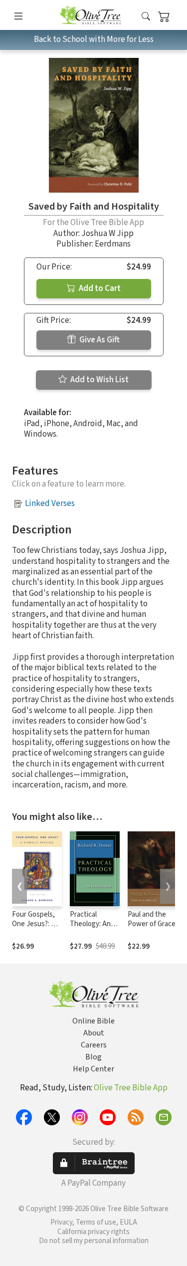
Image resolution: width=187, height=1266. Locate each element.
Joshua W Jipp (107, 234)
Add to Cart (99, 288)
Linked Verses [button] (50, 503)
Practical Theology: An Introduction (90, 924)
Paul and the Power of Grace (152, 919)
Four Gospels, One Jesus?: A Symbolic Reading (33, 928)
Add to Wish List (99, 380)
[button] (146, 16)
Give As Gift (99, 340)
